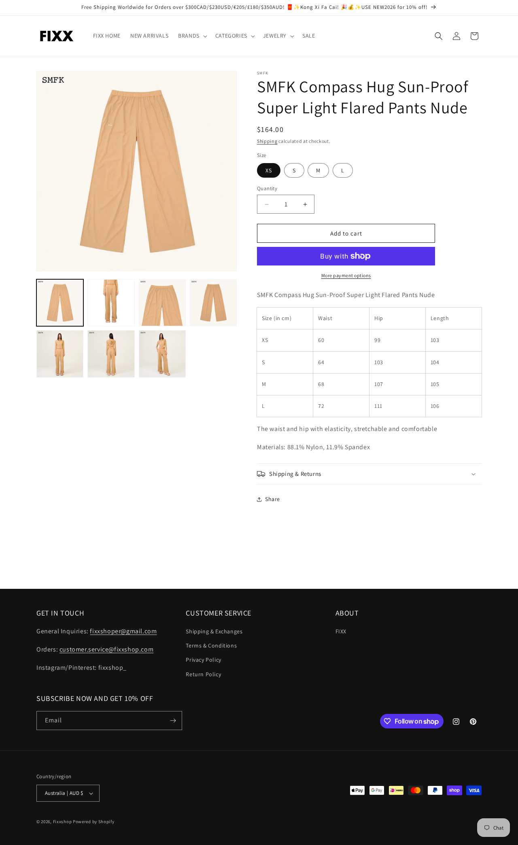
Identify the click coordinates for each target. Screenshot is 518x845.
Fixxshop (62, 821)
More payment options (346, 275)
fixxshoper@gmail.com (123, 631)
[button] (191, 35)
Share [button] (272, 499)
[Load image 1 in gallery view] (59, 302)
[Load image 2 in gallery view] (110, 302)
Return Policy (203, 674)
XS (268, 170)
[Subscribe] (173, 720)
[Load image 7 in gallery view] (162, 353)
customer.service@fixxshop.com (106, 649)
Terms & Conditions (211, 645)
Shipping (267, 141)
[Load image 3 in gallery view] (162, 302)
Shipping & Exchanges (214, 631)
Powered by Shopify (94, 821)
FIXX (340, 631)
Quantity (267, 188)
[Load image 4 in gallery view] (213, 302)
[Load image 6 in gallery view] (110, 353)
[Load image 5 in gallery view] (59, 353)
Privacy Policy (203, 659)
